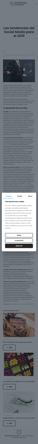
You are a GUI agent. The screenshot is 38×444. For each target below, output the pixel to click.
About (30, 196)
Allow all (19, 246)
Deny (19, 235)
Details (19, 196)
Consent (9, 196)
